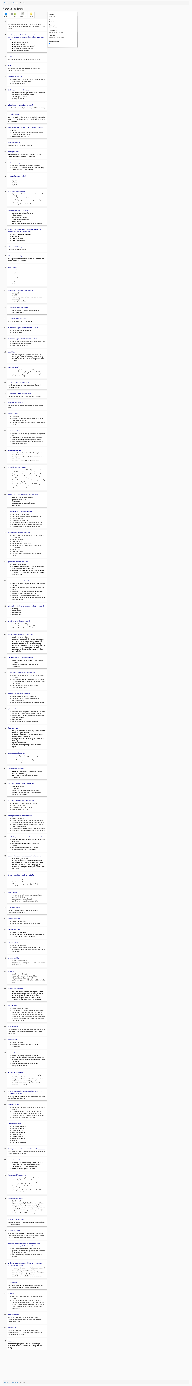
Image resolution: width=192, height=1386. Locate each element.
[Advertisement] (63, 67)
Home (6, 3)
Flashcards (14, 3)
